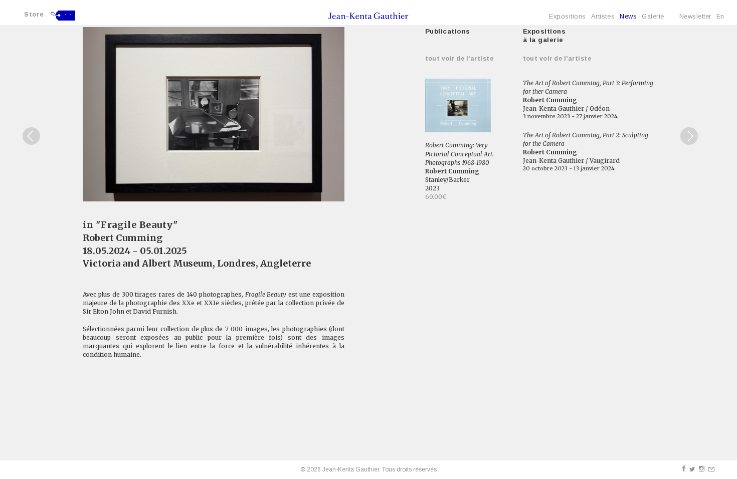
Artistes (603, 16)
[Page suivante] (689, 136)
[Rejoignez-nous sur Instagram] (701, 468)
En (720, 16)
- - (68, 14)
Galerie (653, 16)
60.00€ (436, 196)
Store (34, 14)
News (628, 16)
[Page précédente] (31, 136)
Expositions (567, 16)
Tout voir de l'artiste (459, 58)
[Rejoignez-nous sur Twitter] (692, 469)
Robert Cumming (122, 238)
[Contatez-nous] (711, 469)
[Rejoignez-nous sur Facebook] (683, 468)
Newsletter (695, 16)
